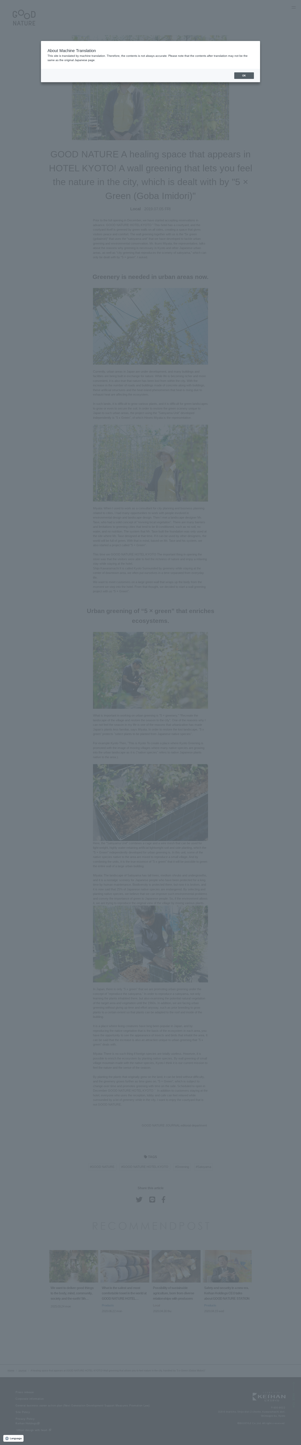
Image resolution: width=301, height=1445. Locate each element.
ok (244, 75)
